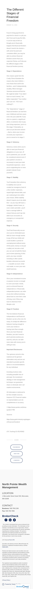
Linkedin (16, 460)
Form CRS (12, 540)
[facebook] (5, 519)
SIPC (7, 547)
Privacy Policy (6, 580)
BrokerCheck (10, 516)
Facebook (16, 447)
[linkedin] (10, 519)
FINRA (4, 547)
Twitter (16, 453)
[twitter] (14, 519)
